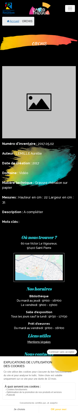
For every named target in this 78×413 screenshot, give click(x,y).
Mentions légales (39, 342)
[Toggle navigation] (70, 8)
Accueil (14, 21)
